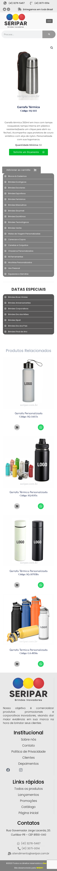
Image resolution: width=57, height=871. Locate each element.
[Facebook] (4, 9)
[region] (28, 853)
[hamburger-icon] (49, 21)
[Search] (49, 34)
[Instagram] (8, 9)
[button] (52, 48)
